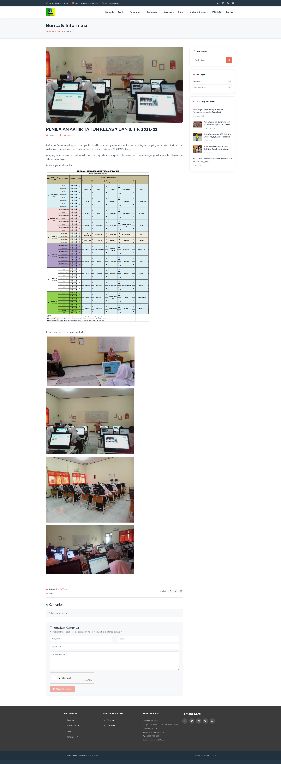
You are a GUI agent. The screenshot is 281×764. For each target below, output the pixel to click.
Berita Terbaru (73, 726)
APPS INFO (217, 12)
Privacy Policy (72, 737)
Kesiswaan (152, 12)
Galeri (181, 12)
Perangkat (135, 12)
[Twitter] (175, 591)
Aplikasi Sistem (198, 12)
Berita (60, 31)
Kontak (229, 12)
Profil (121, 12)
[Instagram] (181, 591)
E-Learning (111, 720)
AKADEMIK (62, 589)
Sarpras (167, 12)
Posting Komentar (64, 689)
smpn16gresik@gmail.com (86, 3)
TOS (69, 731)
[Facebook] (170, 591)
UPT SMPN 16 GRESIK (58, 3)
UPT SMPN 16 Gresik (210, 755)
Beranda (109, 12)
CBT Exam (111, 726)
